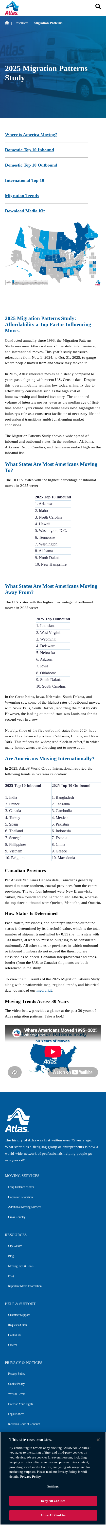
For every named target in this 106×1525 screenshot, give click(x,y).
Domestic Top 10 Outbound (31, 165)
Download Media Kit (25, 210)
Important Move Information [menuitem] (25, 1286)
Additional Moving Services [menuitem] (24, 1207)
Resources (21, 23)
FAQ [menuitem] (11, 1276)
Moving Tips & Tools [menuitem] (21, 1266)
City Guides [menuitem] (15, 1246)
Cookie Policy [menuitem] (16, 1384)
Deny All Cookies (53, 1501)
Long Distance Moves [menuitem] (21, 1187)
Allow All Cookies (53, 1515)
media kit (44, 990)
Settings (52, 1486)
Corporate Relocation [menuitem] (20, 1197)
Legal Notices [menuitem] (16, 1414)
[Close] (98, 1439)
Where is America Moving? (31, 134)
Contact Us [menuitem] (14, 1335)
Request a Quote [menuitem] (17, 1325)
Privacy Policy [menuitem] (16, 1373)
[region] (53, 1478)
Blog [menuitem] (11, 1256)
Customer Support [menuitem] (19, 1315)
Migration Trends (22, 195)
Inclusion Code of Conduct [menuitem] (24, 1424)
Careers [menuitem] (12, 1345)
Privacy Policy (30, 1476)
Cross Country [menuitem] (16, 1217)
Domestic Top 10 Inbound (29, 149)
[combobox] (96, 6)
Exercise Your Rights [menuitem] (20, 1404)
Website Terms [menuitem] (16, 1394)
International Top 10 (24, 180)
